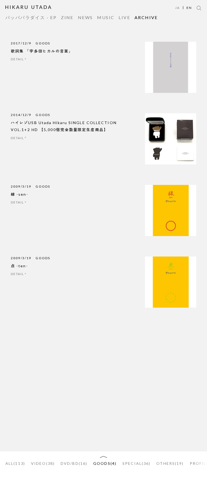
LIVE (124, 17)
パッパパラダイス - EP (31, 17)
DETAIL (17, 59)
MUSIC (105, 17)
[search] (199, 8)
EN (189, 7)
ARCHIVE (146, 17)
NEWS (85, 17)
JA (177, 7)
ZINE (67, 17)
